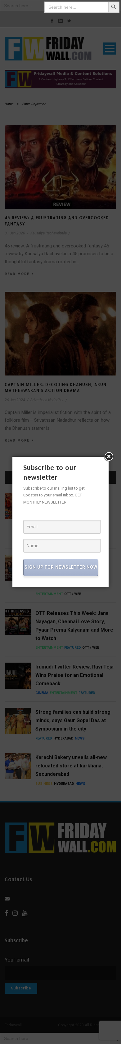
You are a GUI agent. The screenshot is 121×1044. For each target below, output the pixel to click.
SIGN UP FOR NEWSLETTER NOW (61, 567)
